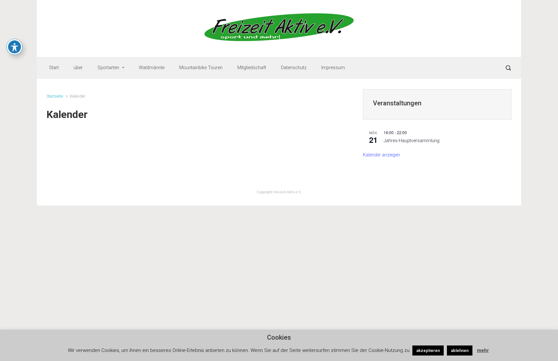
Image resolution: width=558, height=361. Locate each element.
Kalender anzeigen (381, 155)
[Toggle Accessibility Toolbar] (14, 47)
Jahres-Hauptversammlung (411, 140)
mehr (483, 350)
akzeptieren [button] (428, 350)
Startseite (54, 96)
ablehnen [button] (460, 350)
